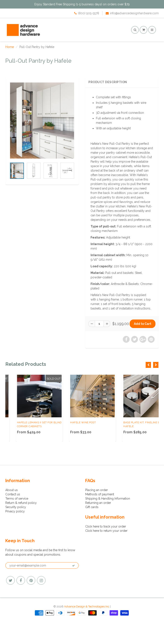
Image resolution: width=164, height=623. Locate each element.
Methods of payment (99, 494)
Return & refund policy (21, 502)
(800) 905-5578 (88, 13)
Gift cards (91, 507)
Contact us (12, 494)
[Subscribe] (73, 565)
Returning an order (98, 502)
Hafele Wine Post (72, 422)
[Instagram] (41, 580)
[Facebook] (20, 580)
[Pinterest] (31, 580)
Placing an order (96, 490)
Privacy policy (15, 511)
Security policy (15, 507)
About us (11, 490)
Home (9, 47)
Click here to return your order (106, 530)
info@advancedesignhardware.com (134, 13)
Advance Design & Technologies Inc (86, 606)
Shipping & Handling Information (107, 498)
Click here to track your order (105, 526)
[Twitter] (10, 580)
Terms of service (16, 498)
